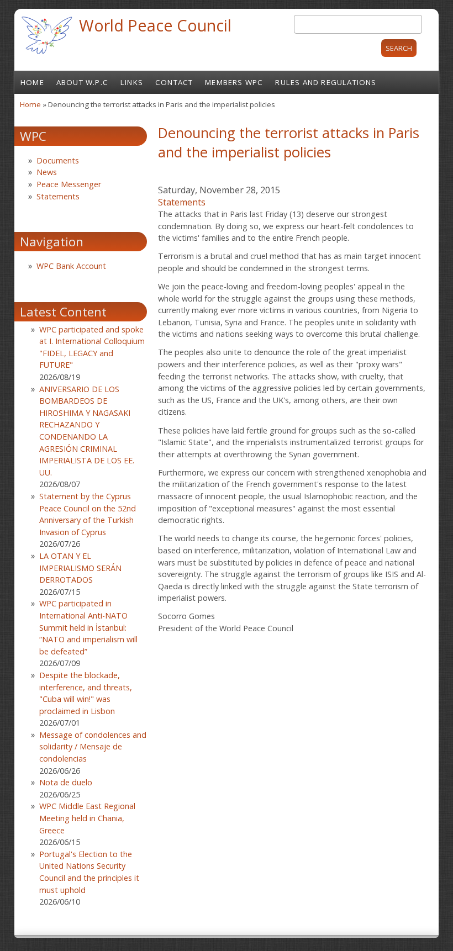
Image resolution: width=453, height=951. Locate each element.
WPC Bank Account (71, 266)
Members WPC (234, 82)
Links (131, 82)
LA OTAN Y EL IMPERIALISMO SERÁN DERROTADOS (80, 568)
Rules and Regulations (325, 82)
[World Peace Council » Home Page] (46, 55)
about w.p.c (82, 82)
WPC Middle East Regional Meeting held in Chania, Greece (87, 818)
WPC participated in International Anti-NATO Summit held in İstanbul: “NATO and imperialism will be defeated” (88, 627)
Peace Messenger (68, 184)
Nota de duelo (65, 782)
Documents (57, 160)
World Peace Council (155, 25)
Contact (174, 82)
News (46, 172)
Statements (182, 202)
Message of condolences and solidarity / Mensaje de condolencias (92, 747)
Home (32, 82)
